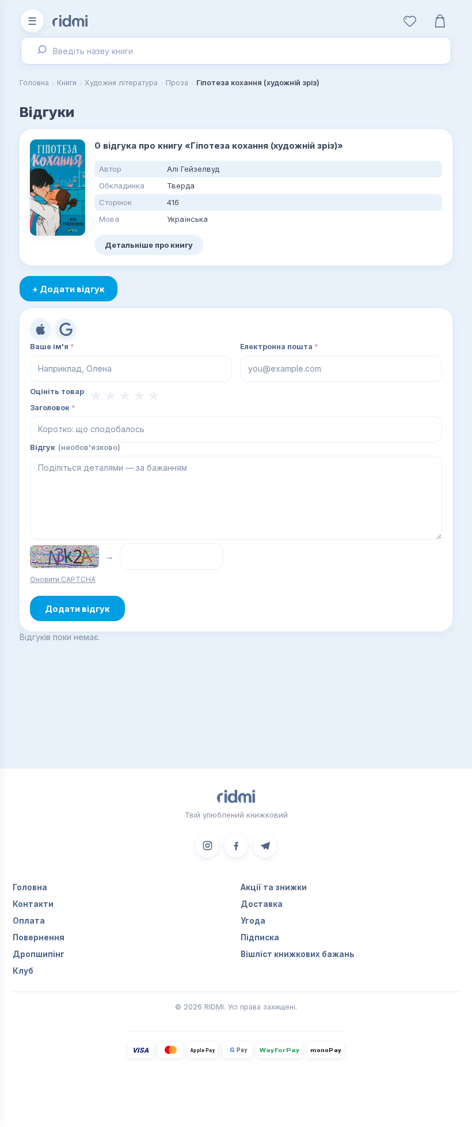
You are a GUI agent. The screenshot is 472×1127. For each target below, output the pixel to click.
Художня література (121, 82)
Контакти (33, 904)
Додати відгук (77, 609)
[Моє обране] (409, 20)
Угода (253, 920)
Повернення (38, 937)
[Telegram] (264, 845)
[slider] (125, 396)
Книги (67, 82)
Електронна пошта (279, 346)
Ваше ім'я (52, 346)
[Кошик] (439, 20)
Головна (34, 82)
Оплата (29, 920)
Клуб (23, 970)
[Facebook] (236, 845)
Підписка (260, 937)
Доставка (262, 904)
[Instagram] (207, 845)
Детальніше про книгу (149, 244)
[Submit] (40, 50)
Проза (177, 82)
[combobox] (236, 51)
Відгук (75, 447)
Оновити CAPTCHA (63, 579)
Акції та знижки (274, 887)
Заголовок (52, 407)
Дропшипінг (38, 954)
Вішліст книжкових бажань (298, 954)
